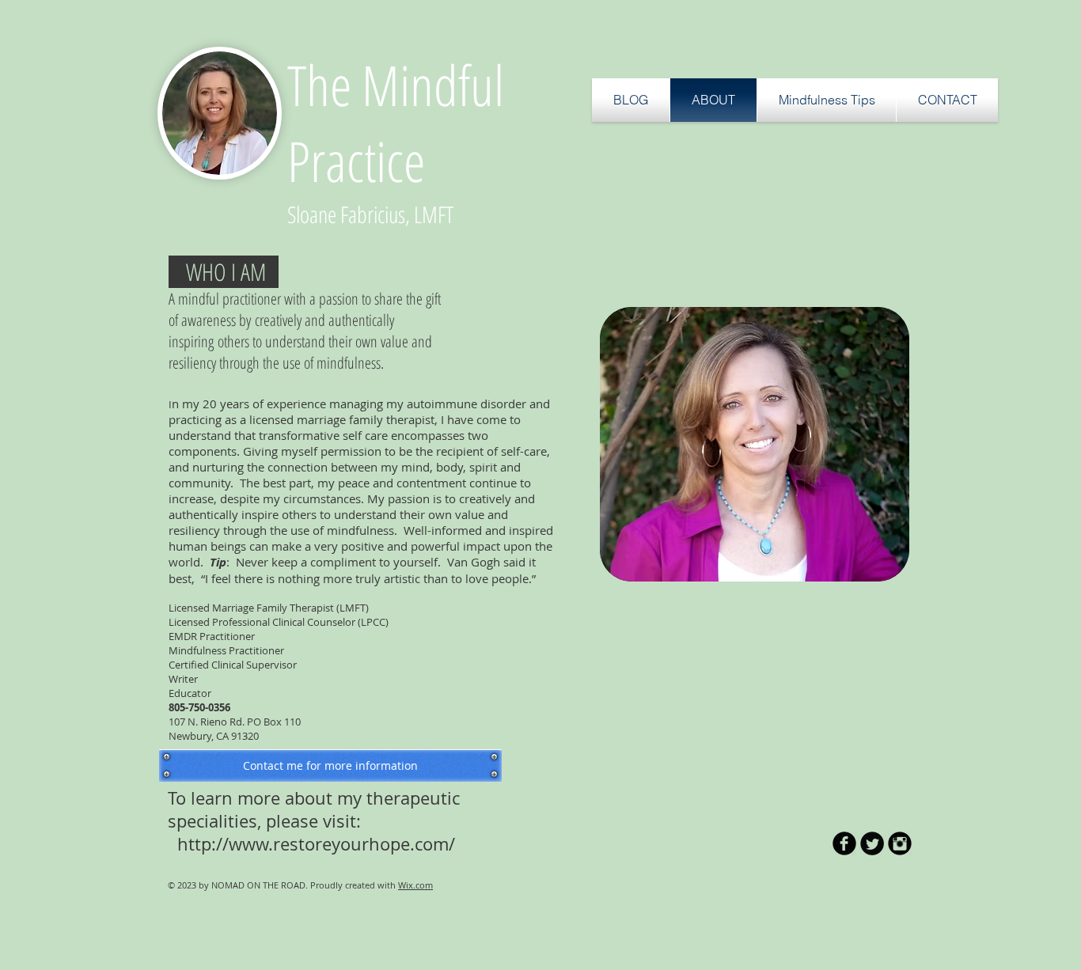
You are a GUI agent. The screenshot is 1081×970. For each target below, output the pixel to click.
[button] (826, 100)
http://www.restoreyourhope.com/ (316, 843)
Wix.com (415, 885)
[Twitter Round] (872, 843)
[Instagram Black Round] (900, 843)
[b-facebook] (844, 843)
